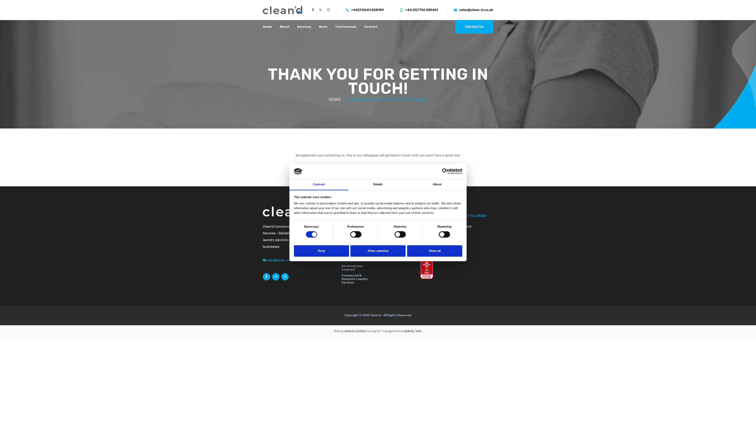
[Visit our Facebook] (313, 10)
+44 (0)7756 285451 (421, 10)
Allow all (435, 250)
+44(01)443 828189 (367, 10)
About (285, 27)
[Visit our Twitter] (320, 10)
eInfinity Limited (355, 331)
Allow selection (378, 250)
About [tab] (437, 184)
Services (304, 27)
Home (267, 27)
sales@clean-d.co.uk (476, 10)
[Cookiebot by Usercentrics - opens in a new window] (445, 171)
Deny (321, 250)
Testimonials (346, 27)
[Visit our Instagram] (328, 10)
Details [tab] (378, 184)
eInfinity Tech (412, 331)
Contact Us (474, 27)
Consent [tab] (319, 184)
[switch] (355, 234)
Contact (371, 27)
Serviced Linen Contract (352, 267)
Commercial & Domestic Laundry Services (355, 279)
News (323, 27)
